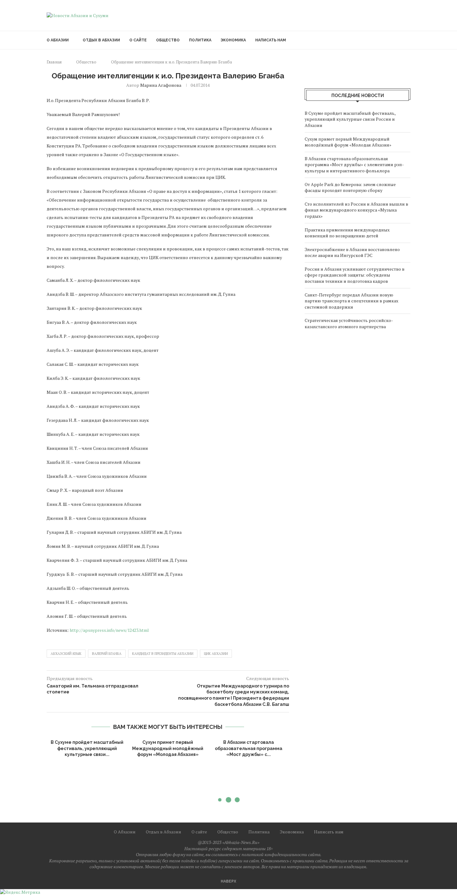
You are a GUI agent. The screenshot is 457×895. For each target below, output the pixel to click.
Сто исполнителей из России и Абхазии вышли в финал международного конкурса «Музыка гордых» (356, 210)
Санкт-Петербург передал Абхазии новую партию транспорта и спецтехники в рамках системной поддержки (351, 301)
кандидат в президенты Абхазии (162, 653)
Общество (168, 40)
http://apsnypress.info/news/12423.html (109, 630)
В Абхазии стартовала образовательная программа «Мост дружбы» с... (248, 748)
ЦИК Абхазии (216, 653)
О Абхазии (58, 40)
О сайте (138, 40)
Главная (54, 62)
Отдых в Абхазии (101, 40)
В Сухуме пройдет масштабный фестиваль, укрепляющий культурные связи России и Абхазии (350, 119)
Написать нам (270, 40)
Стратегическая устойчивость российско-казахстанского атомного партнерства (349, 323)
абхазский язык (66, 653)
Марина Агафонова (160, 85)
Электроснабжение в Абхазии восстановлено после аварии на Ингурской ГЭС (352, 252)
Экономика (233, 40)
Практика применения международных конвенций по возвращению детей (347, 233)
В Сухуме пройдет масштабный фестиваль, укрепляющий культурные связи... (87, 748)
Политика (200, 40)
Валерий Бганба (107, 653)
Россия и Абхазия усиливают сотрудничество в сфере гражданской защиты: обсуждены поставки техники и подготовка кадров (354, 275)
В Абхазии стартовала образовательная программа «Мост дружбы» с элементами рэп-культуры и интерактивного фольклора (354, 165)
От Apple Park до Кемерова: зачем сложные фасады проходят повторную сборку (350, 187)
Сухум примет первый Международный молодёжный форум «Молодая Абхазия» (167, 748)
